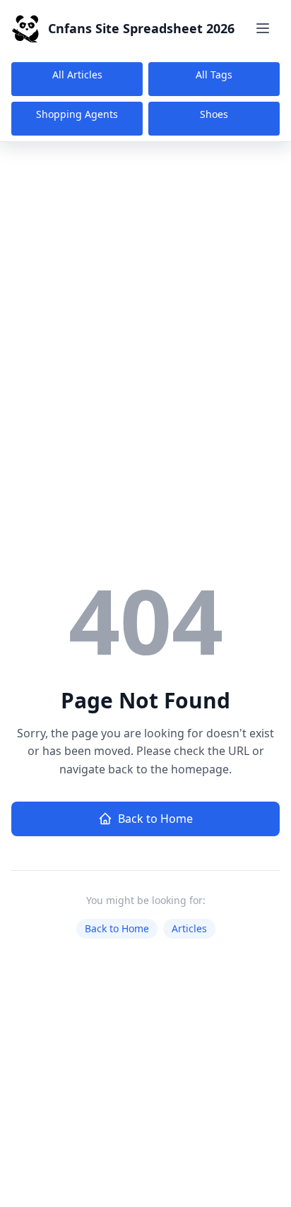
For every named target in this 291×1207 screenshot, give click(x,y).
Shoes (214, 114)
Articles (189, 928)
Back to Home (155, 818)
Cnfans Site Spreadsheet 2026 (141, 28)
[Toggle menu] (263, 28)
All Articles (77, 74)
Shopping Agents (77, 114)
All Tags (214, 74)
